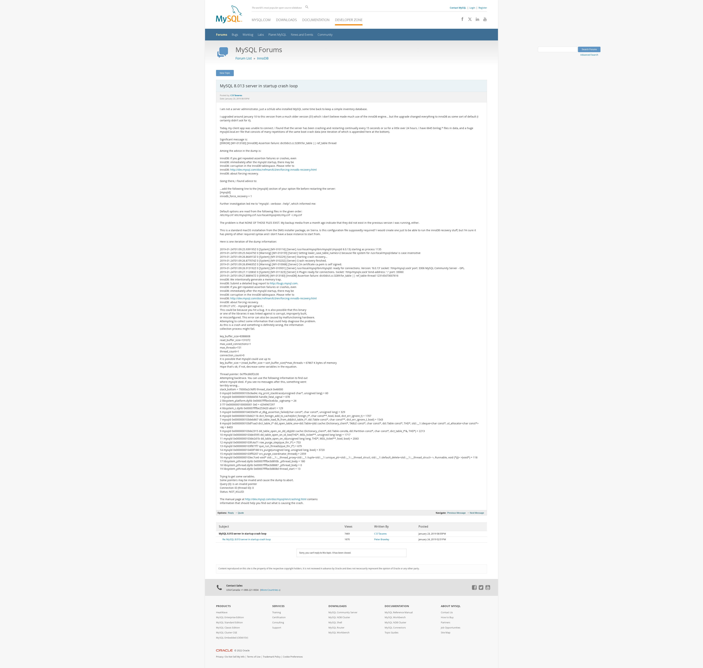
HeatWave (221, 612)
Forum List (243, 58)
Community (325, 35)
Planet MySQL (277, 35)
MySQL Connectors (395, 627)
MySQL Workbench (338, 632)
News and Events (302, 35)
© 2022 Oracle (242, 650)
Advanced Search (589, 54)
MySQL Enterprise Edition (230, 617)
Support (276, 627)
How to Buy (447, 617)
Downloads (286, 20)
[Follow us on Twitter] (481, 589)
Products (223, 606)
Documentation (316, 20)
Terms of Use (254, 656)
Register (483, 7)
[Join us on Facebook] (461, 20)
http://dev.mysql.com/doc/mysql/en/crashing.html (275, 499)
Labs (261, 35)
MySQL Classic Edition (228, 627)
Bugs (235, 35)
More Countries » (270, 589)
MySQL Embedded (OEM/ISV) (232, 637)
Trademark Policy (271, 656)
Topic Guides (391, 632)
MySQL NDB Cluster (339, 617)
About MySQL (450, 606)
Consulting (278, 622)
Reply (231, 513)
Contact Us (447, 612)
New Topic (225, 72)
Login (472, 7)
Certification (279, 617)
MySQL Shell (335, 622)
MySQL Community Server (342, 612)
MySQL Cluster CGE (226, 632)
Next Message (477, 513)
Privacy (219, 656)
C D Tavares (380, 533)
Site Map (445, 632)
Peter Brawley (381, 539)
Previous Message (456, 513)
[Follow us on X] (468, 20)
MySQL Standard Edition (229, 622)
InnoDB (263, 58)
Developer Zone (348, 20)
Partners (445, 622)
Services (278, 606)
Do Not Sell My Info (235, 656)
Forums (221, 35)
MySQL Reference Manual (399, 612)
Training (276, 612)
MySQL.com (261, 20)
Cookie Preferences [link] (293, 656)
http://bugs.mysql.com (283, 283)
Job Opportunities (450, 627)
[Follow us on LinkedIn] (476, 20)
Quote (241, 513)
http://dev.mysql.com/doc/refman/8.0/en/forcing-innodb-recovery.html (273, 169)
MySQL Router (336, 627)
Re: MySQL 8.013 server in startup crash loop (246, 539)
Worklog (248, 35)
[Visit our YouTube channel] (483, 20)
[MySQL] (229, 15)
